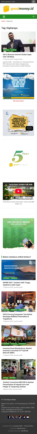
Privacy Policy (28, 426)
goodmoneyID (18, 287)
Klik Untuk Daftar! (18, 101)
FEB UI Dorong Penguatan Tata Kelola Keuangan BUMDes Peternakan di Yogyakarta (17, 316)
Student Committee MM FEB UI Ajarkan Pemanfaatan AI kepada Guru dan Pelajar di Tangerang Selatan (18, 384)
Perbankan (22, 310)
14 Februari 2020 (8, 59)
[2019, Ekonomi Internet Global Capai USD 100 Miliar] (18, 42)
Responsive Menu (34, 1)
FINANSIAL (14, 278)
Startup (13, 50)
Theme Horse (21, 428)
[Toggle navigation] (3, 16)
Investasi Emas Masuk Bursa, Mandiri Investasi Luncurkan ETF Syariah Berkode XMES (17, 350)
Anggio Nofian (18, 59)
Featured (6, 50)
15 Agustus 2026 (8, 287)
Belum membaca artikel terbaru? (17, 257)
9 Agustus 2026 (7, 389)
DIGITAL (5, 377)
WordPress (24, 431)
